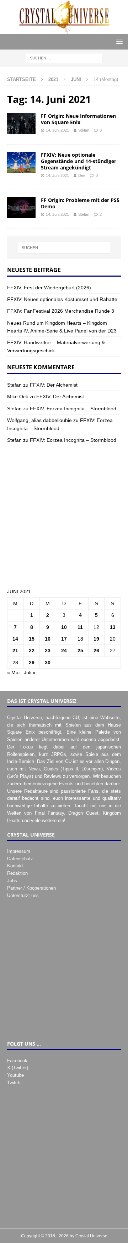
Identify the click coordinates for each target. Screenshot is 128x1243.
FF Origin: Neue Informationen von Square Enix (78, 119)
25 (80, 650)
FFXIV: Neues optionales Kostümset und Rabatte (62, 299)
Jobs (12, 880)
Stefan (83, 130)
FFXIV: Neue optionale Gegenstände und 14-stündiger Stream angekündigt (78, 161)
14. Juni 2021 (57, 130)
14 (15, 639)
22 (31, 650)
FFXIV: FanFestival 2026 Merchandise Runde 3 (60, 311)
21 (15, 650)
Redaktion (17, 873)
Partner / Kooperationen (31, 888)
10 (64, 627)
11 (80, 627)
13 (113, 627)
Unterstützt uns (23, 895)
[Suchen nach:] (64, 58)
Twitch (13, 1082)
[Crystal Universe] (64, 30)
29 (31, 662)
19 (96, 639)
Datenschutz (20, 858)
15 (31, 639)
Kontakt (15, 865)
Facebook (17, 1060)
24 (64, 650)
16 (47, 639)
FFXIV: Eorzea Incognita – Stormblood (73, 408)
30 (47, 662)
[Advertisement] (64, 516)
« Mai (13, 672)
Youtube (15, 1075)
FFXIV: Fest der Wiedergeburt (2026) (49, 287)
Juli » (30, 672)
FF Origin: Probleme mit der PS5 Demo (80, 203)
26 (96, 650)
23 (47, 650)
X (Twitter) (17, 1067)
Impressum (18, 851)
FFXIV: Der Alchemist (54, 385)
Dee (81, 175)
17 (64, 639)
